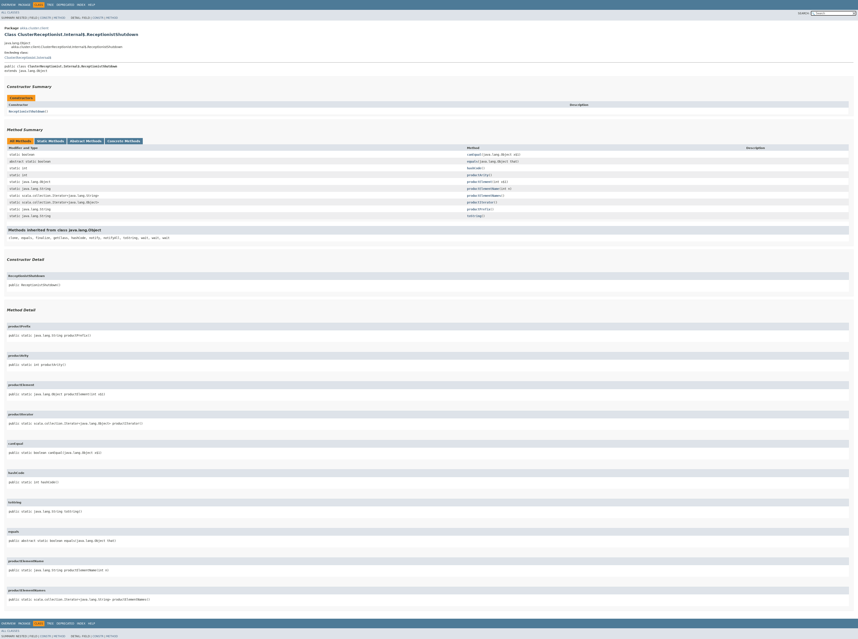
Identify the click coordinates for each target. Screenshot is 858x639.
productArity (477, 175)
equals (472, 161)
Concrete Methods (123, 141)
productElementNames (484, 195)
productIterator (480, 202)
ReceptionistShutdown (26, 111)
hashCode (474, 168)
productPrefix (478, 209)
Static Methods (50, 141)
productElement (479, 182)
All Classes (10, 12)
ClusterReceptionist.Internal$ (27, 57)
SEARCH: (804, 13)
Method (59, 17)
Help (91, 4)
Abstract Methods (85, 141)
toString (474, 216)
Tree (50, 4)
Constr (45, 17)
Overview (8, 4)
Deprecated (65, 4)
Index (81, 4)
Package (24, 4)
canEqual (474, 154)
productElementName (483, 189)
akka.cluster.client (34, 28)
